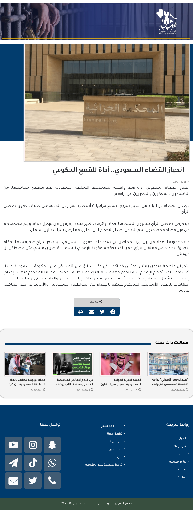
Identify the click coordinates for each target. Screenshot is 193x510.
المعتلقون (115, 449)
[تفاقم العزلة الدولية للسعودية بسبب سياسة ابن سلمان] (120, 364)
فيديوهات (180, 469)
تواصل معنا (114, 434)
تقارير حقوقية (178, 462)
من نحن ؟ (116, 441)
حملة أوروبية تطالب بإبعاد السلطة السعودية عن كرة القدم (27, 383)
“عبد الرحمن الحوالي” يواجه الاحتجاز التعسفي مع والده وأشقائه (170, 382)
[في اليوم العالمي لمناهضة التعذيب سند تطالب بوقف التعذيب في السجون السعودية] (72, 364)
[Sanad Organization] (96, 21)
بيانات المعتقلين (111, 426)
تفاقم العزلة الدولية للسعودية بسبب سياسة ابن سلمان (121, 383)
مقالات (182, 477)
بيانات (183, 454)
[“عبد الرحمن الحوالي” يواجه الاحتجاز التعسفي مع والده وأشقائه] (168, 364)
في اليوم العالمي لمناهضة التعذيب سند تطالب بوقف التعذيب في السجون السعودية (74, 383)
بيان (119, 457)
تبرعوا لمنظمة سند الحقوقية (103, 465)
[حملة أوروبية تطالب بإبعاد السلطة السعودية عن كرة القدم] (25, 364)
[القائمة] (7, 23)
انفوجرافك (180, 446)
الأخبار (183, 438)
